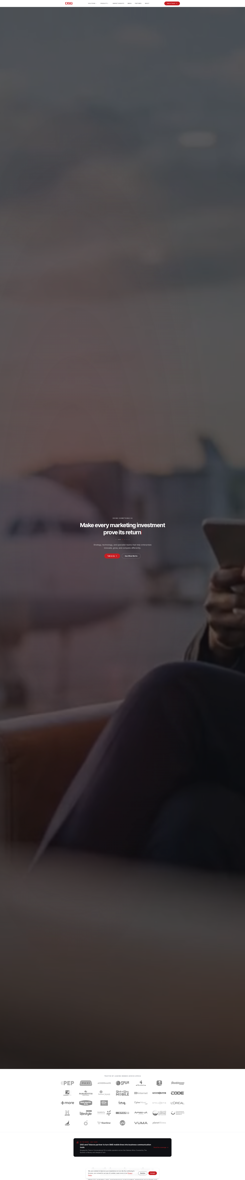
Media (130, 3)
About (147, 3)
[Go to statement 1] (117, 539)
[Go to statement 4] (124, 539)
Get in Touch (171, 3)
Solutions (91, 3)
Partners (138, 3)
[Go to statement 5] (127, 539)
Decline (142, 1173)
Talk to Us (111, 556)
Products (104, 3)
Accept (152, 1173)
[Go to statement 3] (122, 539)
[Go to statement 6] (129, 539)
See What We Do (131, 556)
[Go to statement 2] (120, 539)
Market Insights (118, 3)
